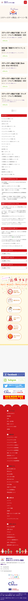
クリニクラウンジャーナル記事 (8, 133)
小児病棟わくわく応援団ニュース (9, 159)
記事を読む (5, 40)
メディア (3, 146)
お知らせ (3, 123)
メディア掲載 (10, 508)
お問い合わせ (10, 529)
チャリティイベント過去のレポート (9, 101)
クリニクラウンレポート (7, 136)
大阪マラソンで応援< (11, 487)
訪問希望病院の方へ (11, 537)
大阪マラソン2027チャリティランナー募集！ (11, 186)
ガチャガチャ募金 (11, 476)
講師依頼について (11, 455)
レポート (9, 505)
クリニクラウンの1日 (11, 439)
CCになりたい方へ (11, 534)
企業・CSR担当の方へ (11, 542)
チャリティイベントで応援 (19, 100)
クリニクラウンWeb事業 (7, 131)
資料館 (8, 429)
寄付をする (9, 471)
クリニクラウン (21, 52)
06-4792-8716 (6, 566)
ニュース (9, 500)
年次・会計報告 (10, 421)
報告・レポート (5, 151)
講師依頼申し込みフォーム (12, 545)
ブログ (8, 516)
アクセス (9, 532)
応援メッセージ (5, 166)
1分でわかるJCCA (10, 413)
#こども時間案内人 (11, 489)
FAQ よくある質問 (11, 526)
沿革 (8, 418)
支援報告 (3, 169)
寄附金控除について (11, 492)
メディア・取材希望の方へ (12, 539)
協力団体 (20, 37)
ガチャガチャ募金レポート (12, 37)
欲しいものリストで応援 (7, 174)
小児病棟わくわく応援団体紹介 (8, 161)
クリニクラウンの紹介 (11, 426)
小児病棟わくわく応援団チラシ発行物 (10, 156)
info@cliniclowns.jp (8, 570)
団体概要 (9, 416)
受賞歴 (8, 510)
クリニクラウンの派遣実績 (12, 447)
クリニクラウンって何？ (12, 437)
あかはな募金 (10, 474)
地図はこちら (3, 564)
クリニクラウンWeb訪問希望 (13, 460)
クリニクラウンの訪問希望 (12, 450)
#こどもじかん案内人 (6, 118)
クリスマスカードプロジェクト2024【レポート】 (12, 245)
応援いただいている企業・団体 (13, 513)
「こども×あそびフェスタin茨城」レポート (11, 243)
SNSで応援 (9, 484)
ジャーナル (9, 503)
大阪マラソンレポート (6, 154)
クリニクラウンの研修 (11, 442)
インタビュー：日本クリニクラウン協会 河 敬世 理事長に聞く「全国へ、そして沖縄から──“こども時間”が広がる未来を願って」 (14, 212)
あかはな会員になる (11, 468)
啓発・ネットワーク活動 (12, 452)
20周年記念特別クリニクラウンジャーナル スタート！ (13, 216)
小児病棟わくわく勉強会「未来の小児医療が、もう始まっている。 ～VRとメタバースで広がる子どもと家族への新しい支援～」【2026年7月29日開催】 (14, 198)
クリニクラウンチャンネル (12, 518)
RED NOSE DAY (5, 121)
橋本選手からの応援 (6, 171)
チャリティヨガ (5, 144)
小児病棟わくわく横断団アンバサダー (10, 164)
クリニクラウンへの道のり (12, 445)
